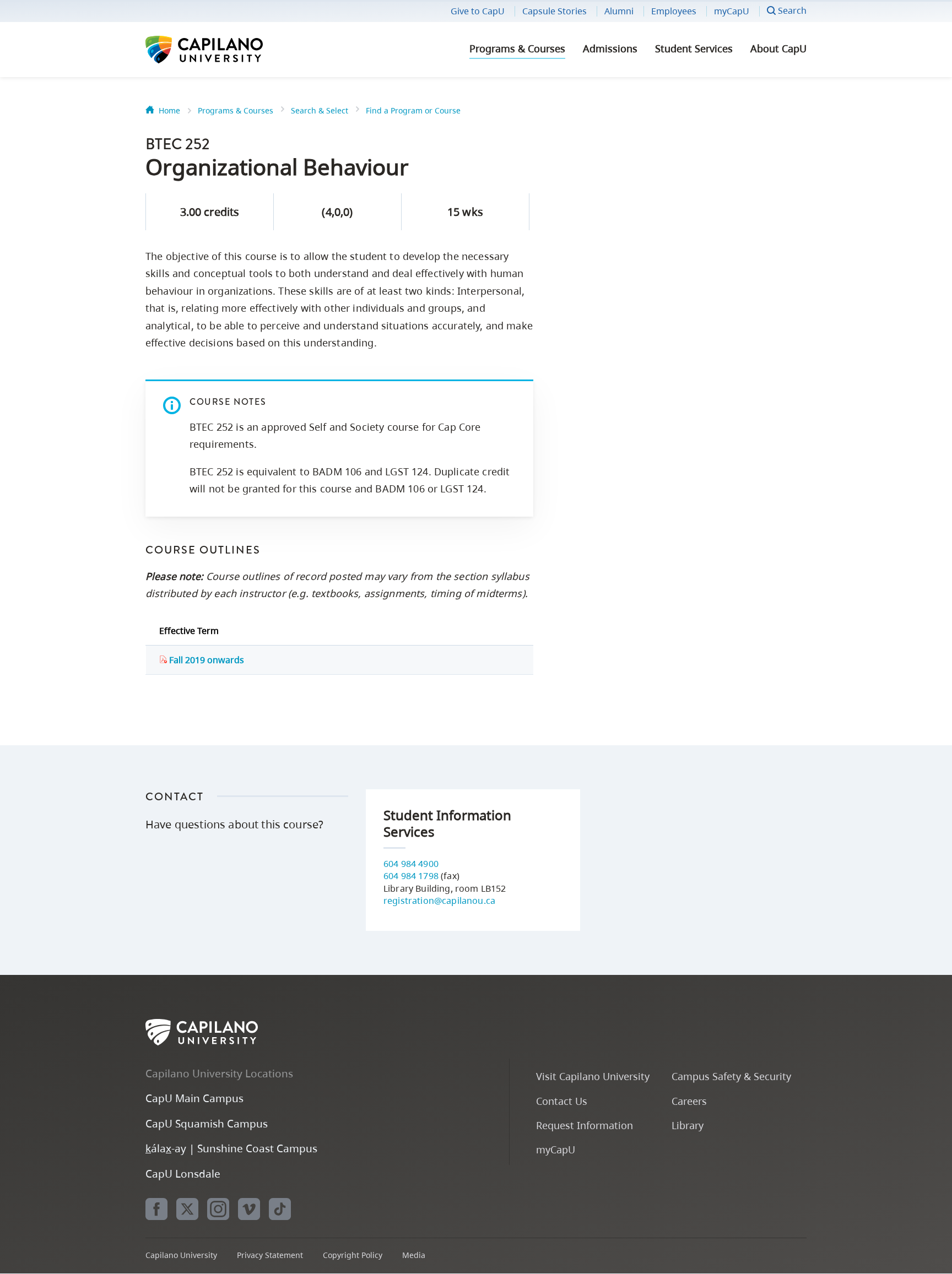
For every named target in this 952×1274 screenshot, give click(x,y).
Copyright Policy (352, 1255)
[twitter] (187, 1209)
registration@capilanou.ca (439, 900)
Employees (673, 11)
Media (413, 1255)
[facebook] (156, 1209)
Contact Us (561, 1101)
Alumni (619, 11)
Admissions (610, 48)
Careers (689, 1101)
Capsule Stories (554, 11)
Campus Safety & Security (731, 1076)
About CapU (778, 48)
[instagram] (218, 1209)
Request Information (584, 1125)
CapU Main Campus (194, 1098)
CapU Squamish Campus (206, 1123)
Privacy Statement (270, 1255)
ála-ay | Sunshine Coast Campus (231, 1148)
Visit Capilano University (593, 1076)
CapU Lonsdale (182, 1173)
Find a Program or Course (413, 110)
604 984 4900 (411, 864)
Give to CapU (478, 11)
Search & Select (319, 110)
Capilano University (233, 49)
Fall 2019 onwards (205, 660)
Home (169, 110)
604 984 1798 (411, 876)
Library (688, 1125)
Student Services (694, 48)
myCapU (731, 11)
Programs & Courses (517, 48)
